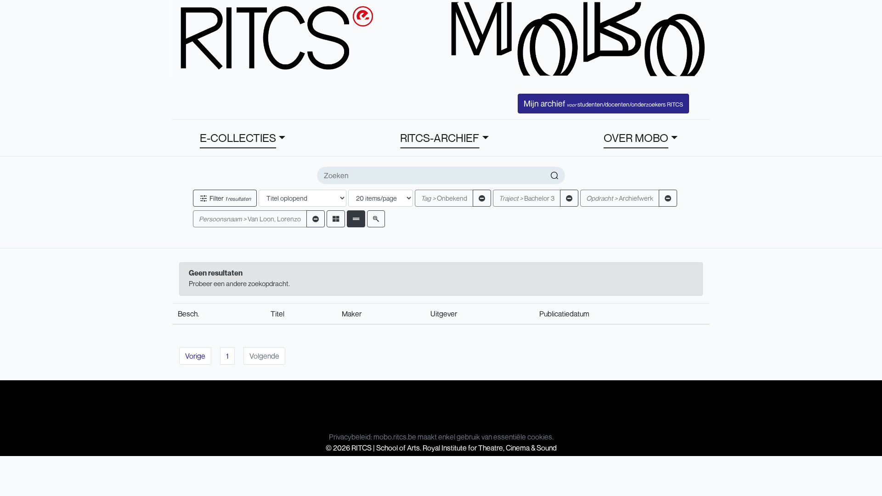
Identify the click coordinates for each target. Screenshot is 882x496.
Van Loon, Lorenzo (250, 219)
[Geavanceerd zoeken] (376, 218)
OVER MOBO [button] (636, 137)
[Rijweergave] (356, 218)
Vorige (195, 356)
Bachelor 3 (526, 198)
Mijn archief (603, 103)
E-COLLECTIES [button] (238, 137)
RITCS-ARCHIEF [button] (439, 137)
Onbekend (444, 198)
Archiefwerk (619, 198)
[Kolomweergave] (336, 218)
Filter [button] (229, 198)
